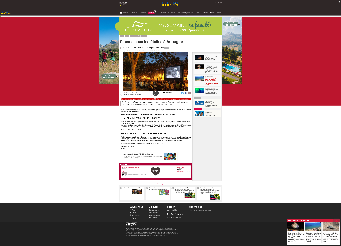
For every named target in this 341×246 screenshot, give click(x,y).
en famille (132, 35)
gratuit (127, 35)
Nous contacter (153, 212)
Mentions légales (154, 215)
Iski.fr (200, 210)
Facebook (134, 210)
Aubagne (150, 48)
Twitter (133, 212)
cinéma (138, 35)
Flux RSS (134, 218)
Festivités (144, 35)
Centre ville (159, 48)
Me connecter (123, 2)
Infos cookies (153, 218)
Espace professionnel (174, 217)
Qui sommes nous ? (155, 210)
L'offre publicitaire (172, 210)
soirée (122, 35)
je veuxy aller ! (155, 93)
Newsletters (135, 215)
